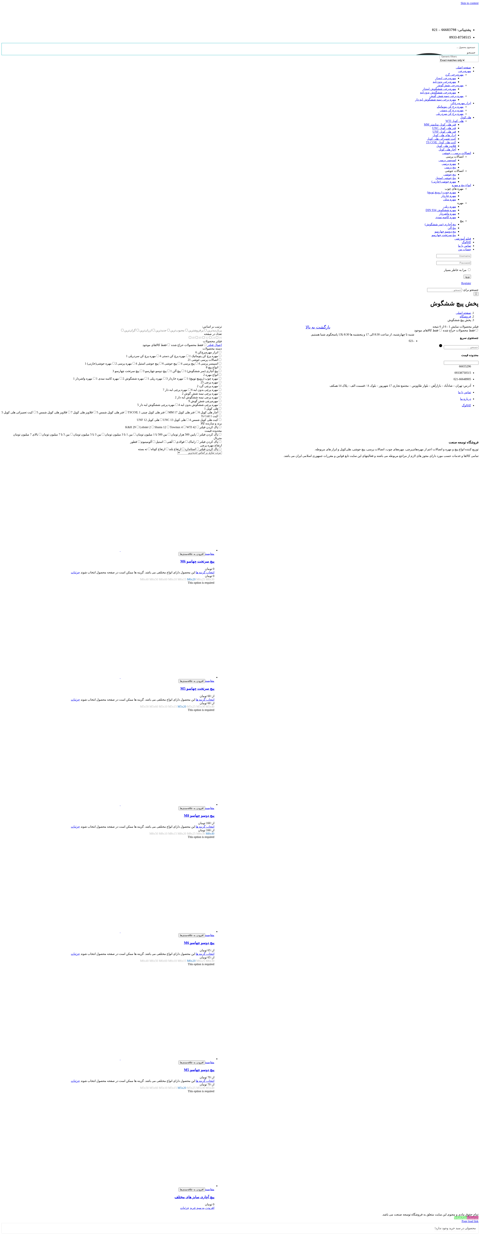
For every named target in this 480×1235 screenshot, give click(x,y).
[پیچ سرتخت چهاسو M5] (108, 631)
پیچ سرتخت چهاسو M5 (197, 688)
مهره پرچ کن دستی (452, 110)
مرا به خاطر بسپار (455, 270)
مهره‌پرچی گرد (454, 74)
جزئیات (75, 572)
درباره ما (465, 398)
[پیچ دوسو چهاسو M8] (108, 759)
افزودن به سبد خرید (202, 1207)
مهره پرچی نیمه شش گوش (447, 96)
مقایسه (209, 553)
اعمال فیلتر (214, 345)
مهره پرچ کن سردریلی (450, 113)
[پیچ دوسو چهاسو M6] (108, 886)
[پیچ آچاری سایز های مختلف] (108, 1140)
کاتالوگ (466, 405)
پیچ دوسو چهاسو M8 (199, 816)
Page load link (470, 1221)
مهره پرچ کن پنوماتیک (450, 106)
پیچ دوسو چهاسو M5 (199, 1070)
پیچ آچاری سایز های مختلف (194, 1197)
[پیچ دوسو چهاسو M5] (108, 1013)
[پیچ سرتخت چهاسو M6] (108, 504)
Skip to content (469, 3)
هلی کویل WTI (455, 121)
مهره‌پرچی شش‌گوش (450, 85)
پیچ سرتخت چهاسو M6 (197, 561)
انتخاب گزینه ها (205, 572)
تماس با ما (464, 392)
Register (466, 283)
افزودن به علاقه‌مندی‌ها (192, 554)
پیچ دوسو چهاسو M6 (199, 943)
